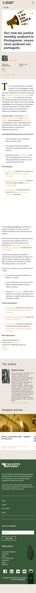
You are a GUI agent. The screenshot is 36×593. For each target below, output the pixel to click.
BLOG (6, 7)
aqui (18, 340)
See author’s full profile (20, 402)
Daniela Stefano (16, 245)
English (9, 95)
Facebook (5, 349)
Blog (5, 71)
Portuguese (9, 97)
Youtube (16, 342)
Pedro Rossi (10, 171)
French (22, 95)
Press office (6, 508)
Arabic (27, 95)
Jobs (3, 512)
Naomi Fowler (13, 60)
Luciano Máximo (13, 247)
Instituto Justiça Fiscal (14, 319)
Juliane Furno (11, 190)
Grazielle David (13, 118)
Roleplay (22, 579)
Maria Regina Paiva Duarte (15, 180)
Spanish (16, 95)
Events (4, 504)
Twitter (4, 347)
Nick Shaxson (23, 155)
